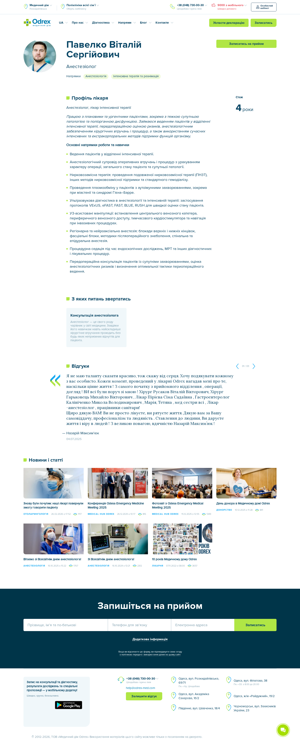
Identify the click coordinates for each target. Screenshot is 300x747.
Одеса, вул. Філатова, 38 (250, 682)
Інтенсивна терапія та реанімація (136, 76)
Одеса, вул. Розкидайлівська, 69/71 (199, 682)
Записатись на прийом (246, 44)
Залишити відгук (144, 696)
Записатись (263, 23)
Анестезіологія (96, 76)
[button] (238, 366)
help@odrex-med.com (140, 688)
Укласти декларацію (228, 23)
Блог (143, 22)
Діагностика (101, 22)
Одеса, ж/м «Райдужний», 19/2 (254, 696)
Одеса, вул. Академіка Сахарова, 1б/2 (194, 696)
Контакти (162, 22)
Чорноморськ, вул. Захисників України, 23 (255, 708)
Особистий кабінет (266, 7)
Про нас (77, 22)
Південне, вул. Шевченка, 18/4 (199, 708)
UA (61, 22)
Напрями (124, 22)
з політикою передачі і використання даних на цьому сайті (150, 654)
